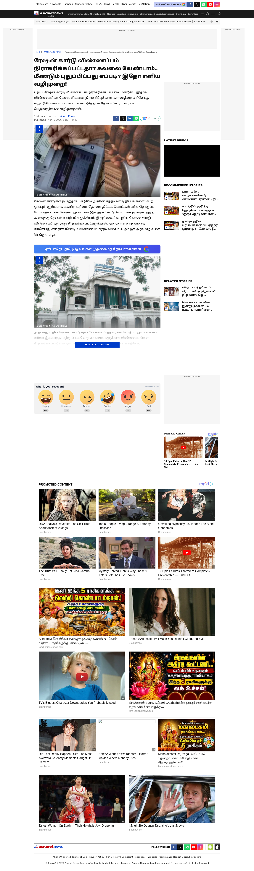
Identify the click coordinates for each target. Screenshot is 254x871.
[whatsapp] (204, 4)
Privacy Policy (96, 857)
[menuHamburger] (213, 14)
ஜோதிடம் (181, 14)
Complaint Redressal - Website (139, 857)
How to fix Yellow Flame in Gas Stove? (169, 21)
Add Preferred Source (168, 4)
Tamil (107, 4)
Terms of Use (79, 857)
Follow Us (153, 118)
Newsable (55, 4)
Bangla (115, 4)
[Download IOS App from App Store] (217, 847)
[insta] (217, 4)
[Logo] (50, 14)
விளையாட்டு (147, 14)
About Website (61, 857)
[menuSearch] (219, 13)
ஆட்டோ (121, 14)
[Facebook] (190, 4)
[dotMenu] (202, 14)
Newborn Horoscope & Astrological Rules (121, 21)
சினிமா (111, 14)
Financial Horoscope (83, 21)
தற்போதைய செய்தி (80, 14)
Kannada (68, 4)
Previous (211, 21)
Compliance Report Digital (174, 857)
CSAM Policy (113, 857)
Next (217, 21)
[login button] (208, 14)
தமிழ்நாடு (99, 14)
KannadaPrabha (83, 4)
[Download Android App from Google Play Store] (210, 847)
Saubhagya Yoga (60, 21)
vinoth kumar (68, 116)
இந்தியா (193, 14)
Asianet (48, 846)
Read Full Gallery (97, 344)
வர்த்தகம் (132, 14)
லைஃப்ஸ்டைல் (165, 14)
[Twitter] (197, 4)
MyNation (144, 4)
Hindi (124, 4)
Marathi (132, 4)
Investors (196, 857)
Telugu (98, 4)
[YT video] (210, 4)
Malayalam (42, 4)
